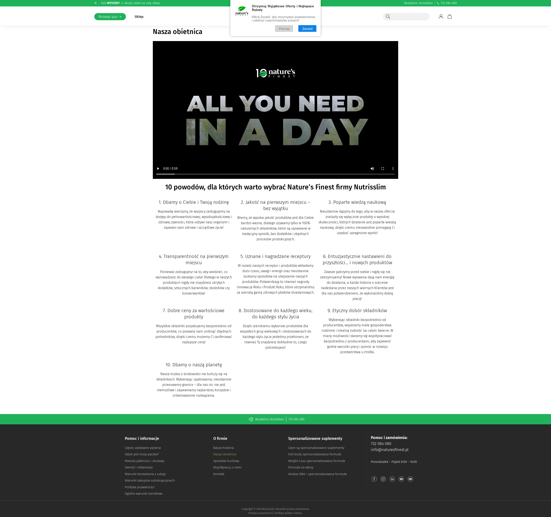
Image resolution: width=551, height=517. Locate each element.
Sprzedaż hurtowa (226, 461)
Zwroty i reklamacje (139, 467)
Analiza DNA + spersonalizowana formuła (317, 474)
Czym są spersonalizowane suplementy (316, 448)
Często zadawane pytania (143, 448)
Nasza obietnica (224, 454)
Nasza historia (223, 448)
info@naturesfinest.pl (390, 449)
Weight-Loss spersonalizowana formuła (316, 461)
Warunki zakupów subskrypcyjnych (150, 480)
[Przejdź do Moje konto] (441, 16)
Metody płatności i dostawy (144, 461)
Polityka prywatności (140, 487)
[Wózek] (449, 16)
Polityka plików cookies (288, 513)
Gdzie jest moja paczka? (142, 454)
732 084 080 (449, 3)
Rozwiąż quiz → (110, 17)
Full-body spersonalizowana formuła (314, 454)
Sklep (139, 17)
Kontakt (218, 474)
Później (284, 28)
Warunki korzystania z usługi (145, 474)
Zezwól (307, 28)
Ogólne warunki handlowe (144, 494)
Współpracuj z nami (227, 467)
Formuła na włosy (300, 467)
